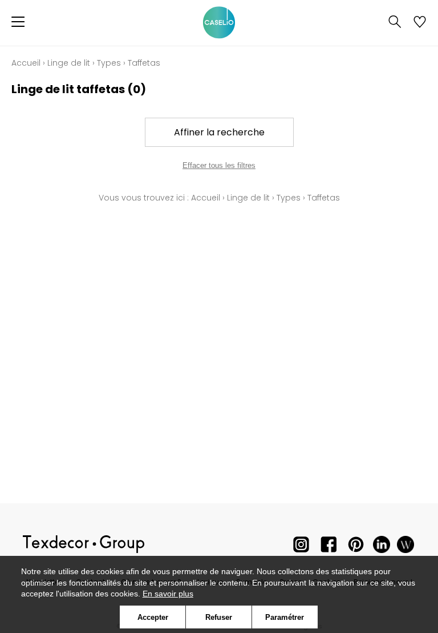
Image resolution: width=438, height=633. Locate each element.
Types (109, 63)
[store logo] (219, 23)
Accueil (25, 63)
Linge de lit (68, 63)
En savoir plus (168, 593)
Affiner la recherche (219, 132)
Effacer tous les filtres (219, 165)
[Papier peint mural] (405, 547)
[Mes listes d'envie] (420, 22)
